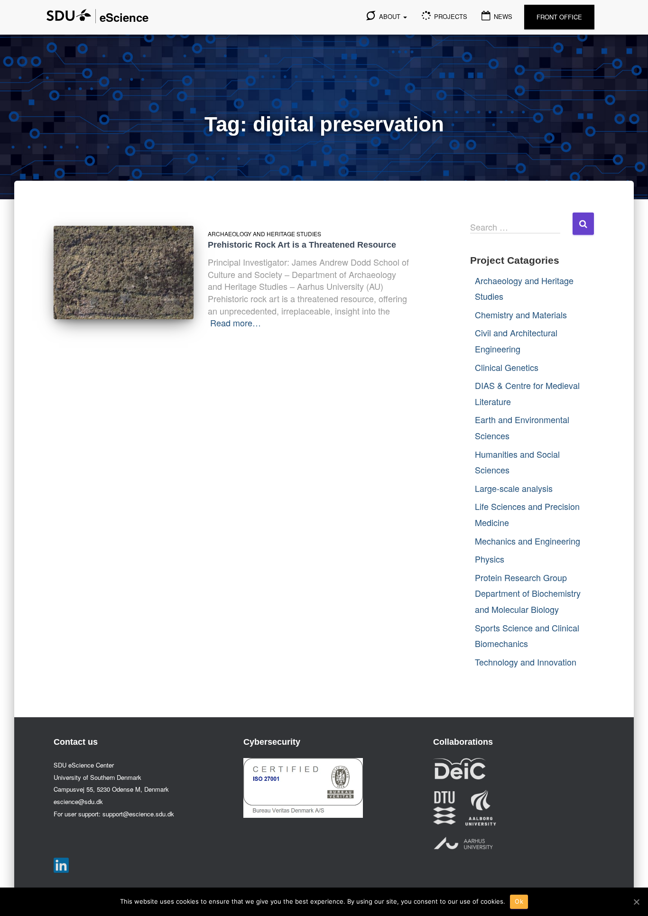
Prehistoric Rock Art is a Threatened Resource (302, 245)
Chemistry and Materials (521, 314)
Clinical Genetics (506, 367)
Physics (489, 559)
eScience (124, 17)
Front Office (559, 16)
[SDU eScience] (68, 15)
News (502, 16)
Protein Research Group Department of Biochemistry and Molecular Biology (528, 593)
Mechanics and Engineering (527, 541)
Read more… (235, 323)
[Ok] (636, 902)
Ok (519, 901)
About (389, 16)
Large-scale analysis (514, 488)
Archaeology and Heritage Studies (264, 234)
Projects (449, 16)
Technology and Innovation (525, 662)
